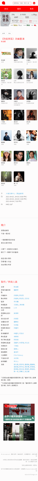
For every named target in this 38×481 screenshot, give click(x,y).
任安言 (27, 298)
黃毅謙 (16, 367)
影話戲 (3, 41)
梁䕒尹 (16, 342)
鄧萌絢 (28, 142)
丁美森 (3, 122)
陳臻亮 (28, 163)
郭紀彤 (3, 81)
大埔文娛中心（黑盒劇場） (15, 193)
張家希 (21, 364)
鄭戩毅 (3, 183)
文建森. (16, 304)
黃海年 (16, 122)
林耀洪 (16, 101)
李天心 (16, 361)
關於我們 (13, 454)
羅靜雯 (16, 60)
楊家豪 (27, 367)
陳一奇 (16, 183)
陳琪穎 (3, 163)
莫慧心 (16, 349)
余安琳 (16, 358)
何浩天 (21, 333)
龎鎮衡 (3, 142)
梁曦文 (21, 371)
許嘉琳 (28, 60)
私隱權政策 (27, 454)
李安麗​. (16, 301)
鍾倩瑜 (27, 364)
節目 (6, 8)
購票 (19, 8)
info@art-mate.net (30, 469)
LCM (15, 81)
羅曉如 (3, 101)
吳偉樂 (16, 313)
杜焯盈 (16, 325)
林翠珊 (28, 101)
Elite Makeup (18, 355)
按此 (35, 465)
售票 (32, 8)
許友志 (27, 342)
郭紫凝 (16, 339)
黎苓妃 (16, 142)
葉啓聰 (22, 304)
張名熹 (28, 122)
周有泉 (16, 163)
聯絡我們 (20, 454)
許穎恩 (28, 81)
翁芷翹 (27, 371)
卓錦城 (16, 336)
